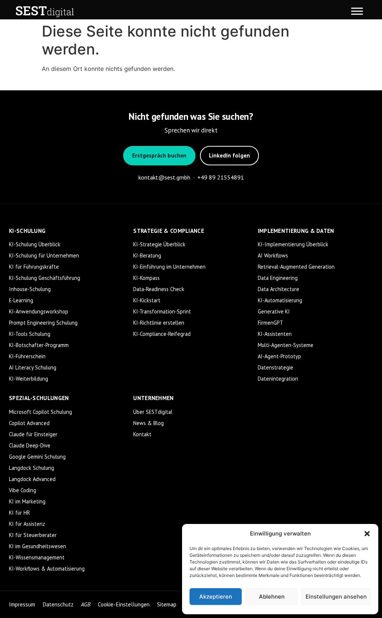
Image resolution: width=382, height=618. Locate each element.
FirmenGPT (270, 322)
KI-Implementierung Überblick (293, 244)
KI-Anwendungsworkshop (38, 311)
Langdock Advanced (32, 479)
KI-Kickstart (146, 300)
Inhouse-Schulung (30, 289)
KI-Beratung (147, 255)
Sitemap (166, 604)
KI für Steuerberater (33, 535)
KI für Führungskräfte (34, 266)
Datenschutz (58, 604)
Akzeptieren (215, 596)
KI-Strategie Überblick (159, 244)
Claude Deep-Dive (29, 445)
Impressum (22, 604)
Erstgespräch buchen (159, 155)
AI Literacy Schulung (32, 367)
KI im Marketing (27, 501)
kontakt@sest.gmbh (164, 177)
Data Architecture (278, 289)
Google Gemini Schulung (37, 456)
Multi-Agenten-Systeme (285, 345)
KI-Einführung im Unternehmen (169, 266)
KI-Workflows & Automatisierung (47, 568)
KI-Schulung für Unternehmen (44, 255)
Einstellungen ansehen (336, 596)
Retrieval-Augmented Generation (296, 266)
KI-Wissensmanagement (37, 557)
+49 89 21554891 (220, 177)
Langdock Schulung (31, 467)
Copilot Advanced (29, 423)
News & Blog (148, 423)
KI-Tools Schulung (29, 333)
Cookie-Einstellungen (124, 604)
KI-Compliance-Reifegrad (162, 333)
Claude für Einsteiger (33, 434)
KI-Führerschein (27, 356)
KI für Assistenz (27, 523)
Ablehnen (272, 596)
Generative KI (274, 311)
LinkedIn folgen (229, 155)
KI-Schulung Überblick (34, 244)
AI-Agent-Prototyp (279, 356)
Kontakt (142, 434)
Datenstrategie (275, 367)
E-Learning (21, 300)
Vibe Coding (22, 490)
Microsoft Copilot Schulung (40, 411)
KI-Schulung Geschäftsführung (44, 277)
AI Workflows (273, 255)
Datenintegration (278, 378)
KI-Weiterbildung (28, 378)
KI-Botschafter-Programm (39, 345)
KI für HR (19, 512)
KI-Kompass (146, 277)
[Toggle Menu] (357, 11)
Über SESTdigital (152, 411)
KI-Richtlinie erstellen (158, 322)
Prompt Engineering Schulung (43, 322)
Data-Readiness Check (158, 289)
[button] (367, 533)
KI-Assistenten (275, 333)
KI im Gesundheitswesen (37, 546)
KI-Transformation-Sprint (162, 311)
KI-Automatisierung (280, 300)
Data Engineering (278, 277)
